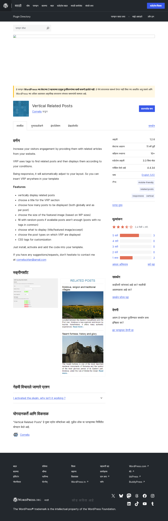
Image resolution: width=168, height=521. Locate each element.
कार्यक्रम (103, 471)
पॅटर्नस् (44, 481)
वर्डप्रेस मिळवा (156, 5)
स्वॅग (102, 481)
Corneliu (37, 111)
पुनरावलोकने (37, 125)
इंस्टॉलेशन (55, 125)
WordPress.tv (80, 481)
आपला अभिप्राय (120, 264)
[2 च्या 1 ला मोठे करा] (53, 282)
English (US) (148, 174)
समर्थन (151, 125)
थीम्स (44, 471)
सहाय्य (73, 471)
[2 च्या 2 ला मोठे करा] (101, 282)
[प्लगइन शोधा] (48, 28)
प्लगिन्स (45, 476)
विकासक (74, 476)
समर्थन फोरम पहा (120, 297)
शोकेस (44, 466)
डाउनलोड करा (147, 108)
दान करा (105, 476)
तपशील (20, 125)
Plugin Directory (22, 16)
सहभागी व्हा (104, 466)
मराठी (46, 500)
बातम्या (16, 471)
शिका (73, 466)
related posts (147, 189)
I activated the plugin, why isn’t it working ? (39, 398)
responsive (138, 196)
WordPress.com (139, 466)
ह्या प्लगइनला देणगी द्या (123, 330)
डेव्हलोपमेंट (73, 125)
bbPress (135, 476)
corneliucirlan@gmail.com (31, 259)
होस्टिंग (16, 476)
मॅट (131, 471)
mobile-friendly (146, 182)
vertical (150, 196)
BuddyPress (137, 481)
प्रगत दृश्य (117, 205)
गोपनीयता (17, 481)
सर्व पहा (151, 264)
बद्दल (15, 466)
